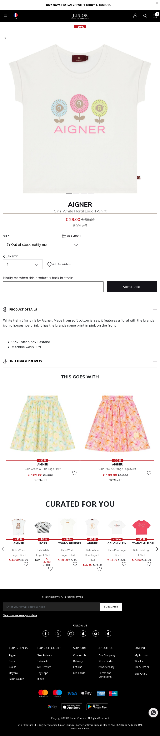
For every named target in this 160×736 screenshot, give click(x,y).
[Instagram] (71, 633)
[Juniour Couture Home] (80, 15)
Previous (3, 549)
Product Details (23, 309)
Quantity (10, 256)
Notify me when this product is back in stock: (38, 278)
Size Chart (73, 235)
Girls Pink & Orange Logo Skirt (117, 468)
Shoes (40, 679)
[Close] (157, 3)
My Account (141, 655)
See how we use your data (20, 615)
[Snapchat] (83, 633)
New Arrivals (44, 655)
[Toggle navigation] (5, 15)
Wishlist (139, 661)
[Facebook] (45, 633)
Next (157, 549)
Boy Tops (42, 673)
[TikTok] (108, 633)
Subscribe (111, 606)
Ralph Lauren (16, 679)
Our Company (107, 655)
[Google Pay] (52, 706)
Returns (77, 667)
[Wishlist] (74, 473)
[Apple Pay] (86, 693)
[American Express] (101, 693)
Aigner (80, 204)
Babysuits (42, 661)
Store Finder (106, 661)
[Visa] (72, 693)
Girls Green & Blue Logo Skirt (43, 468)
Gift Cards (79, 673)
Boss (12, 661)
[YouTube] (95, 633)
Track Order (142, 667)
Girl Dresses (44, 667)
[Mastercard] (43, 693)
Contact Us (79, 655)
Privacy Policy (106, 667)
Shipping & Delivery (25, 361)
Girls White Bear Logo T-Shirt (92, 554)
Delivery (78, 661)
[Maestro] (57, 693)
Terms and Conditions (105, 675)
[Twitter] (58, 633)
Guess (12, 667)
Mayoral (13, 673)
